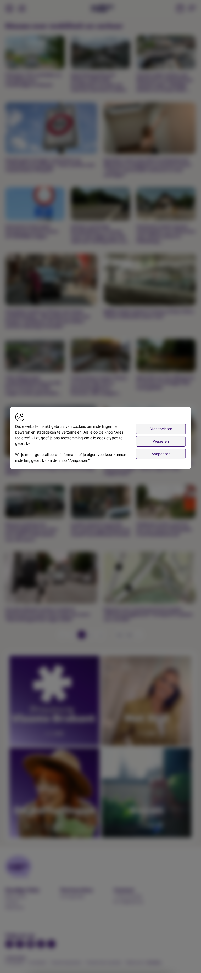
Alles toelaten (160, 428)
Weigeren (161, 441)
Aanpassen (161, 454)
